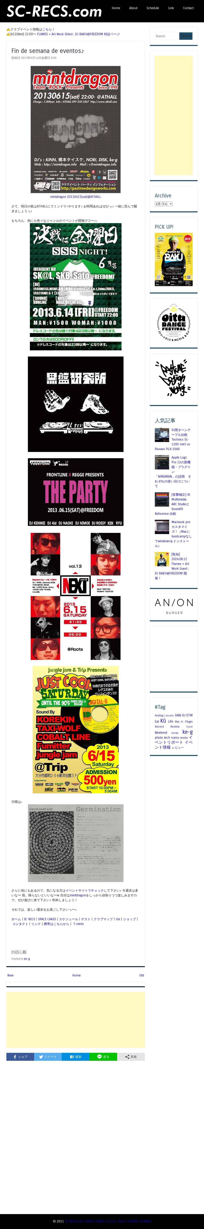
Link (171, 8)
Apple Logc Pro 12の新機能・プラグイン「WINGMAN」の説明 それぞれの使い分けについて (173, 472)
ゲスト (86, 919)
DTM (189, 715)
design (175, 732)
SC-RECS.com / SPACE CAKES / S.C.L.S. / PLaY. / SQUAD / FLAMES (108, 1221)
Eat (157, 721)
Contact (188, 8)
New (10, 975)
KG (163, 721)
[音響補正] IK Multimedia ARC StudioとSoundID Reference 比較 (172, 504)
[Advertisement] (75, 1020)
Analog (159, 715)
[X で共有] (21, 952)
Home (116, 8)
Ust (118, 919)
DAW (178, 715)
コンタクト (20, 924)
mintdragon (78, 895)
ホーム (16, 919)
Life (170, 721)
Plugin (189, 721)
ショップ (129, 919)
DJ (183, 715)
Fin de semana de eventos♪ (47, 50)
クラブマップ (103, 919)
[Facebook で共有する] (24, 952)
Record (159, 726)
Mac (177, 721)
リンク (36, 924)
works (184, 737)
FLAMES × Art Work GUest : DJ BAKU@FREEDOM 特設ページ (78, 34)
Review (174, 726)
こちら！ (48, 29)
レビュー (178, 747)
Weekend (161, 732)
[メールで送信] (13, 952)
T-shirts (78, 924)
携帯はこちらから (56, 924)
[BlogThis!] (17, 952)
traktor (175, 737)
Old (141, 975)
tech (167, 737)
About (133, 8)
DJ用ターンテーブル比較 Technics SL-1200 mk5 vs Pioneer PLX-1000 (173, 439)
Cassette (169, 715)
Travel (189, 726)
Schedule (153, 8)
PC (182, 721)
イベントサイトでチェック (85, 890)
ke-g (27, 959)
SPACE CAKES (47, 919)
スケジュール (68, 919)
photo (159, 737)
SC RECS (29, 919)
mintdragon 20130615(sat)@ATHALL (75, 197)
